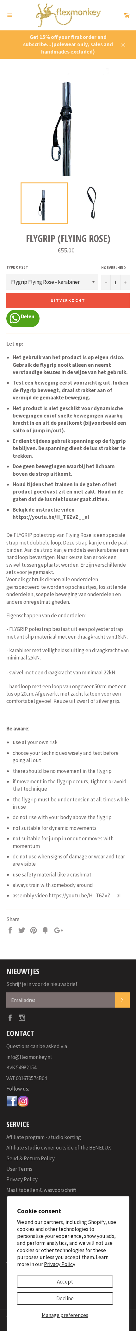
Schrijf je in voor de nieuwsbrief (41, 984)
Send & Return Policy (30, 1158)
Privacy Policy (59, 1264)
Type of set (17, 267)
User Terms (19, 1168)
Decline (65, 1298)
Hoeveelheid (113, 267)
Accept (65, 1281)
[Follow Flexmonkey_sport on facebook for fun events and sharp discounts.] (12, 1105)
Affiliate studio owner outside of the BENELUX (58, 1147)
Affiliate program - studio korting (43, 1137)
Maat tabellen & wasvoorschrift (41, 1190)
